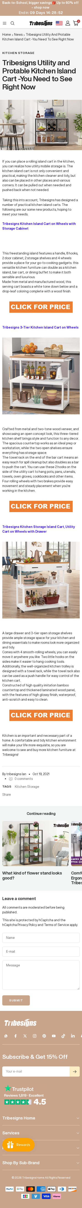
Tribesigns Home (18, 1118)
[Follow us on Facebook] (15, 1036)
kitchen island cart (16, 171)
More (7, 1148)
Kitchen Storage (18, 52)
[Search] (12, 23)
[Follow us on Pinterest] (44, 1036)
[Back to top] (72, 1178)
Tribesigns (46, 200)
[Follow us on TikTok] (63, 1036)
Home (6, 34)
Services (10, 1133)
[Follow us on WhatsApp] (6, 1036)
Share (6, 794)
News (18, 34)
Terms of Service (56, 924)
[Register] (74, 1071)
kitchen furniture (59, 749)
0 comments (24, 778)
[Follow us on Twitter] (25, 1036)
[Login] (68, 23)
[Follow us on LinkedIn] (73, 1036)
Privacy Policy (27, 924)
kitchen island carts (45, 204)
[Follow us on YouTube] (53, 1036)
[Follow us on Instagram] (34, 1036)
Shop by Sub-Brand (20, 1163)
